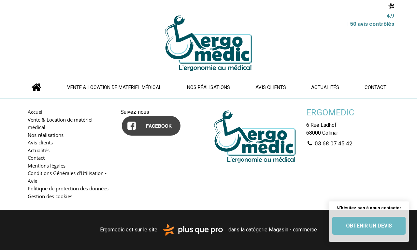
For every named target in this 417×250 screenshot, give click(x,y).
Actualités (325, 87)
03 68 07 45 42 (332, 143)
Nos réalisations (208, 87)
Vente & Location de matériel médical (114, 87)
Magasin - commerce (293, 230)
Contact (375, 87)
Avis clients (270, 87)
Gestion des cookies (50, 196)
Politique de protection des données (68, 188)
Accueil (36, 87)
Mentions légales (46, 165)
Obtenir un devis (369, 226)
